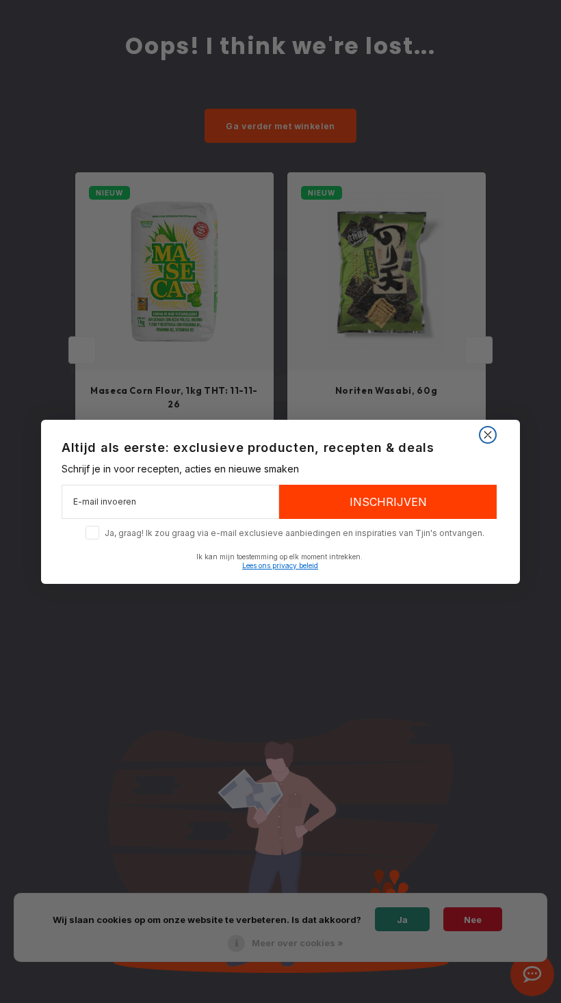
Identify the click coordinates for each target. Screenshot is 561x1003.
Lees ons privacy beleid (280, 565)
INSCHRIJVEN (388, 502)
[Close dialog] (488, 435)
